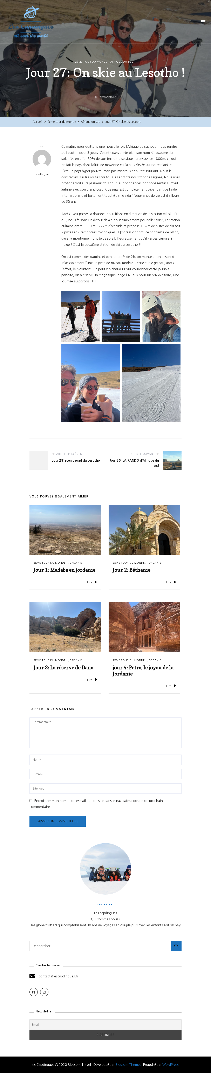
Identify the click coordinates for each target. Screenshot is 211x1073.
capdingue (42, 174)
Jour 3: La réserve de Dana (63, 667)
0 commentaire (105, 97)
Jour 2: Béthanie (131, 570)
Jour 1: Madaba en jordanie (64, 570)
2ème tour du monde (91, 62)
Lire (90, 582)
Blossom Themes (128, 1064)
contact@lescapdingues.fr (58, 976)
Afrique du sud (122, 62)
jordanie (75, 563)
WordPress (170, 1064)
